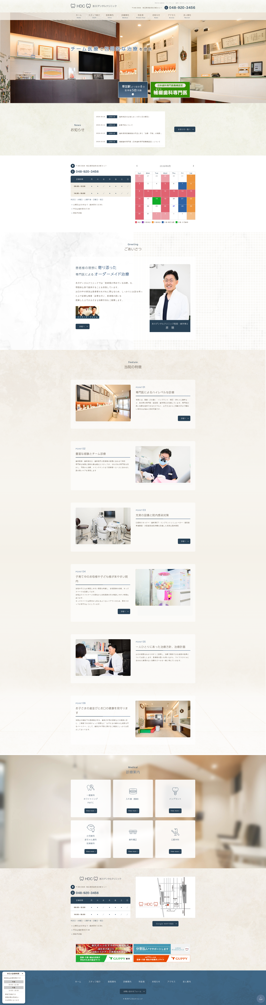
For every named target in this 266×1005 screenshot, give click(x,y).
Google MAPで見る (165, 923)
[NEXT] (193, 167)
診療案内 (125, 16)
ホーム (79, 16)
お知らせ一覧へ (184, 129)
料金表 (140, 16)
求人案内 (187, 16)
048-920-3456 (87, 171)
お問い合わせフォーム (133, 991)
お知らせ (156, 16)
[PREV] (137, 167)
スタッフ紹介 (94, 16)
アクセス (172, 16)
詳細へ (82, 326)
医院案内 (110, 16)
